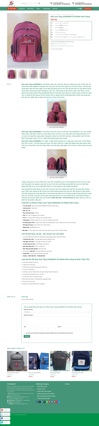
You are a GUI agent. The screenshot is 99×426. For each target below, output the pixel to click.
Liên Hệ (55, 8)
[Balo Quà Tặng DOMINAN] (17, 361)
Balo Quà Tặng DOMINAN (13, 372)
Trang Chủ (22, 8)
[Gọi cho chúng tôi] (47, 402)
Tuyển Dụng (46, 8)
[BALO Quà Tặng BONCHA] (39, 361)
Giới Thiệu (30, 8)
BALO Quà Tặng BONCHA (35, 372)
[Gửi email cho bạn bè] (56, 49)
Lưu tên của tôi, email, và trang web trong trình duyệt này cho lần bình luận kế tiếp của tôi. (49, 333)
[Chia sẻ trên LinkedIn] (61, 49)
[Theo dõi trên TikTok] (40, 402)
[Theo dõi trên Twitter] (42, 402)
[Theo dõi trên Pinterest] (49, 402)
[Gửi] (39, 3)
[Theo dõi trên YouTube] (54, 402)
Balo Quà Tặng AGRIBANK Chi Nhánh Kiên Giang (62, 45)
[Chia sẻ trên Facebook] (52, 49)
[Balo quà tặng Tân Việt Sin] (82, 361)
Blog (38, 8)
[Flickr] (57, 402)
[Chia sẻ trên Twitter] (54, 49)
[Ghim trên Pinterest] (59, 49)
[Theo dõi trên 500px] (59, 402)
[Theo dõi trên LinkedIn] (52, 402)
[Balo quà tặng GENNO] (60, 361)
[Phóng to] (9, 67)
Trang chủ (53, 14)
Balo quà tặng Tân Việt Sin (78, 372)
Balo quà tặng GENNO (55, 372)
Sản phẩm (13, 8)
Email (59, 326)
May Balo (58, 14)
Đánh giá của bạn (28, 309)
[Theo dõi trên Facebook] (37, 402)
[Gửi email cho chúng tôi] (44, 402)
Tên (25, 326)
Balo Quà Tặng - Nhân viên (68, 14)
